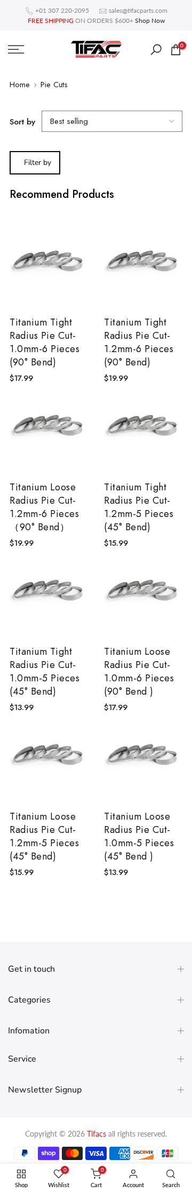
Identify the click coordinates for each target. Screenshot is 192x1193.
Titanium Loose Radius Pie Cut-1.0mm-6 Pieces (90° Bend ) (139, 671)
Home (20, 84)
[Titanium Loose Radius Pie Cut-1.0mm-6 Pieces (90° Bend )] (143, 594)
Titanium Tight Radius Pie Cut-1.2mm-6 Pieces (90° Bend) (138, 342)
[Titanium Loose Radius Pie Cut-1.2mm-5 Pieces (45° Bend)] (49, 758)
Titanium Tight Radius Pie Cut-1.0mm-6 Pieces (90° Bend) (44, 342)
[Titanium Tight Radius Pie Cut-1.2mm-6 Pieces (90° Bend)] (143, 265)
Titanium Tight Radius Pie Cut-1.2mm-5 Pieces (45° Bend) (138, 507)
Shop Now (150, 20)
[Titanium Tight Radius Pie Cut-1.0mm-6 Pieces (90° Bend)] (49, 265)
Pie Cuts (54, 84)
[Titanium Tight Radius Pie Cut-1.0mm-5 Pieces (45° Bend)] (49, 594)
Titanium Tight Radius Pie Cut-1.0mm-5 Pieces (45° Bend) (44, 671)
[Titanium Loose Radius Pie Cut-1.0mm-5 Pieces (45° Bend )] (143, 758)
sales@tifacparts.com (138, 10)
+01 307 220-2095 (62, 10)
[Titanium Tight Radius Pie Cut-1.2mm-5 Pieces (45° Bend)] (143, 429)
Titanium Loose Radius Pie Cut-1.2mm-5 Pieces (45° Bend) (44, 836)
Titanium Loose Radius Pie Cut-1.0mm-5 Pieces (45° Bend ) (139, 836)
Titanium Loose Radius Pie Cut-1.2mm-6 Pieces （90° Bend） (44, 507)
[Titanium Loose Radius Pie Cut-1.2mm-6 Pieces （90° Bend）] (49, 429)
